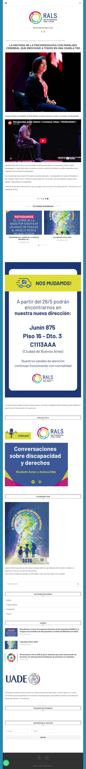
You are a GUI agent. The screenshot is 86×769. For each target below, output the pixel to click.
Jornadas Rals (10, 609)
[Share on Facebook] (41, 199)
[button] (6, 763)
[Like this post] (39, 199)
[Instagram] (44, 32)
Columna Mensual (12, 605)
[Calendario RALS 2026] (62, 223)
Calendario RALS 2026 (62, 237)
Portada (7, 40)
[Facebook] (41, 32)
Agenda (9, 600)
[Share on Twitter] (43, 199)
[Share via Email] (47, 199)
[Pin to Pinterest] (45, 199)
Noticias (9, 614)
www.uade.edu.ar (24, 698)
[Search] (80, 3)
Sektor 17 (50, 766)
